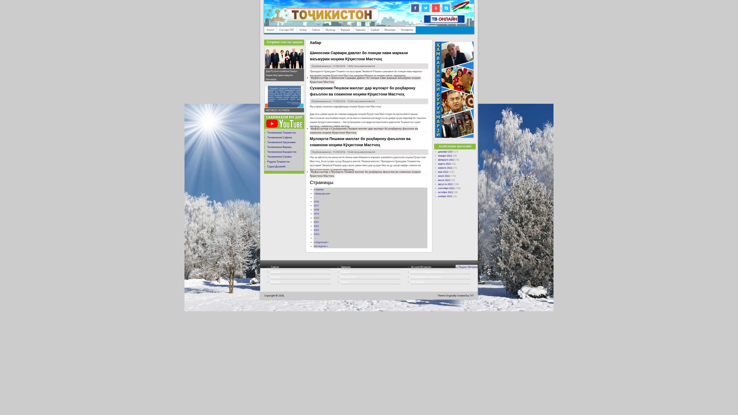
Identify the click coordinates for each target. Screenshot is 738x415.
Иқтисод (330, 29)
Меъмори (390, 29)
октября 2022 (445, 192)
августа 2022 (445, 184)
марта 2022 (444, 163)
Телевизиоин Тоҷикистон (281, 132)
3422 (316, 226)
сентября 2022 (446, 188)
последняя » (321, 246)
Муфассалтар (365, 79)
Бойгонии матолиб (455, 146)
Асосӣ (270, 29)
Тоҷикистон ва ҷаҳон (284, 42)
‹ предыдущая (322, 193)
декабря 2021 (445, 151)
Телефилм (407, 29)
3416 (316, 201)
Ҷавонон (360, 29)
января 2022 (445, 155)
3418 (316, 209)
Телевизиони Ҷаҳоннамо (281, 142)
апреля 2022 (445, 167)
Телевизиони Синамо (279, 156)
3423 (316, 230)
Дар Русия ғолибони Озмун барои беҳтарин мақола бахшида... (281, 75)
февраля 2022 (446, 159)
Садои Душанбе (276, 166)
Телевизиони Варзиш (279, 147)
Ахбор (303, 29)
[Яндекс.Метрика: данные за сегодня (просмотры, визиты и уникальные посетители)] (467, 267)
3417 (316, 205)
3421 (316, 222)
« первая (319, 189)
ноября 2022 (445, 196)
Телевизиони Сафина (279, 137)
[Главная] (323, 22)
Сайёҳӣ (375, 29)
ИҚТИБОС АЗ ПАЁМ (277, 110)
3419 (316, 213)
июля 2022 (444, 180)
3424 (316, 234)
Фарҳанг (345, 29)
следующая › (321, 242)
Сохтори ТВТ (286, 29)
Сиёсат (316, 29)
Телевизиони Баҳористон (281, 151)
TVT (472, 295)
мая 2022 (443, 171)
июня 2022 (444, 175)
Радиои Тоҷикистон (278, 161)
